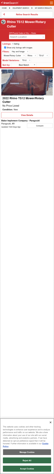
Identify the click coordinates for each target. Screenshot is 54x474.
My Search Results (43, 8)
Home (4, 8)
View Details (27, 115)
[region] (27, 446)
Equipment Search (21, 8)
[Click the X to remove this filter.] (27, 51)
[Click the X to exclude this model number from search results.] (29, 60)
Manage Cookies (27, 452)
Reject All (27, 460)
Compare (39, 125)
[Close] (50, 422)
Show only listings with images (19, 47)
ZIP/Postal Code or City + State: (22, 33)
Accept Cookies (27, 468)
